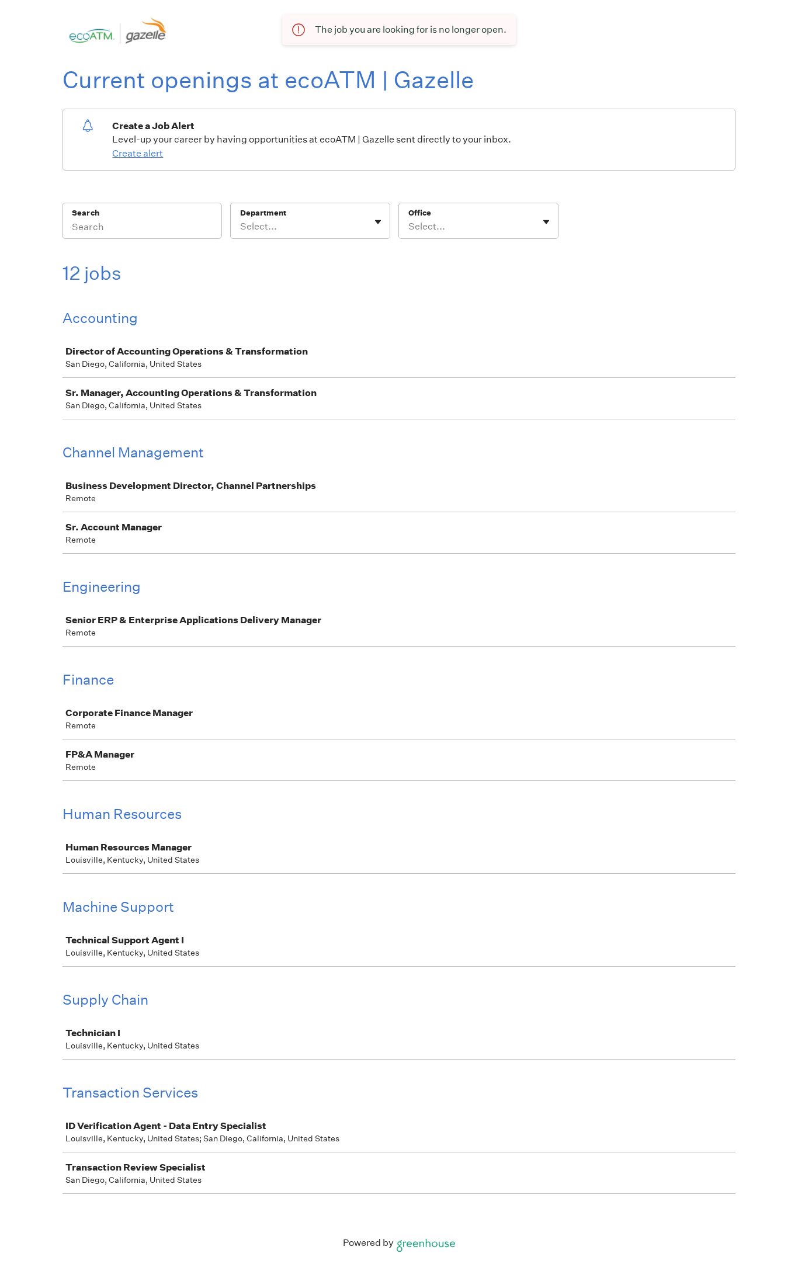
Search (85, 213)
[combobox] (241, 226)
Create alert (137, 153)
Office (419, 213)
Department (263, 213)
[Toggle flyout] (378, 222)
